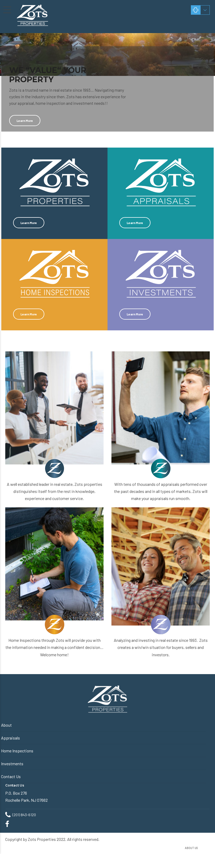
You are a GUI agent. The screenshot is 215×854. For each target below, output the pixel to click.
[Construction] (160, 566)
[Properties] (54, 410)
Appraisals (10, 737)
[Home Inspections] (54, 566)
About (6, 724)
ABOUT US (191, 848)
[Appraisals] (160, 410)
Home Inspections (17, 750)
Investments (12, 763)
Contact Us (11, 776)
